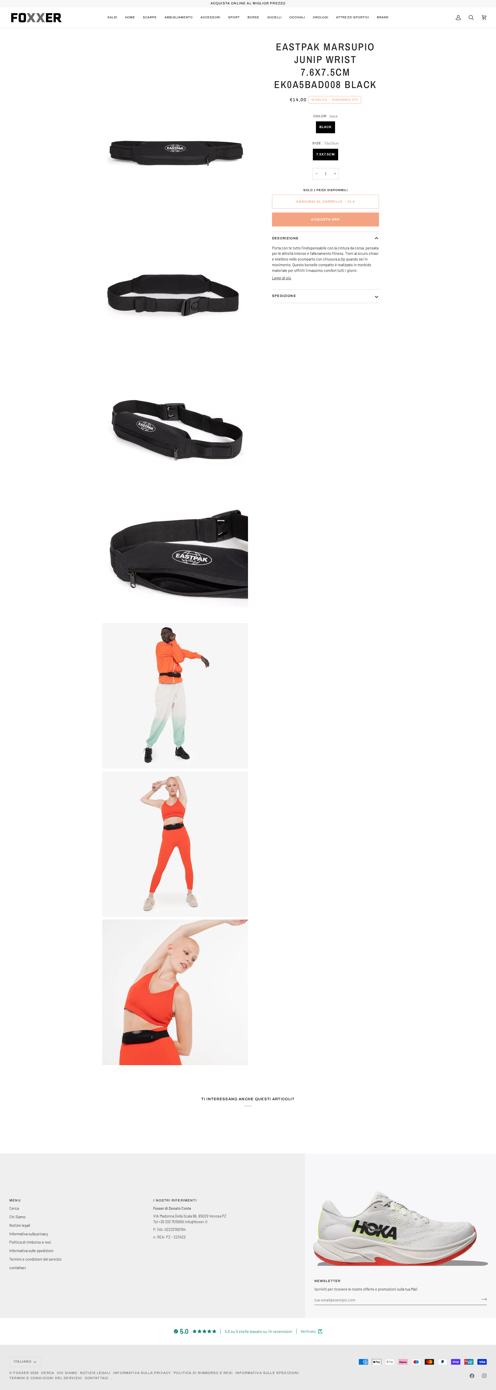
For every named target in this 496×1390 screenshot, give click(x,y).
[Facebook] (472, 1375)
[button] (150, 17)
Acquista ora (325, 219)
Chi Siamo (17, 1216)
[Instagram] (484, 1375)
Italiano (23, 1361)
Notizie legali (19, 1225)
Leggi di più (281, 278)
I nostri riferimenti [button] (175, 1200)
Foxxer (21, 1373)
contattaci (17, 1267)
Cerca (14, 1208)
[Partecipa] (482, 1299)
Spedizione (284, 296)
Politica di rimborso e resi (30, 1242)
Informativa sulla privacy (28, 1233)
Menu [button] (15, 1200)
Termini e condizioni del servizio (35, 1259)
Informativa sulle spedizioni (31, 1250)
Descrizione (285, 238)
